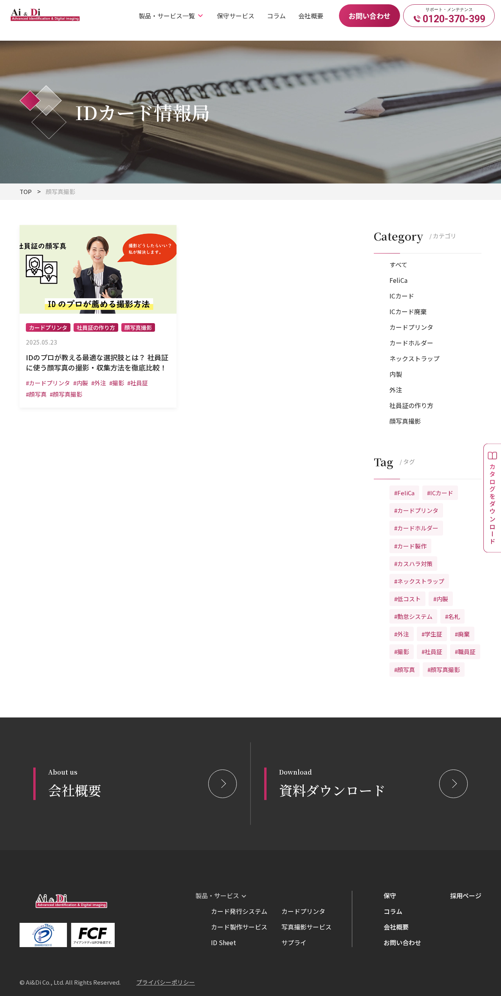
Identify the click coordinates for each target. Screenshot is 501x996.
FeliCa (398, 280)
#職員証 (465, 651)
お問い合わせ (369, 16)
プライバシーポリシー (165, 982)
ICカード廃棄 (408, 311)
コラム (276, 15)
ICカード (401, 295)
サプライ (293, 942)
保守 (390, 895)
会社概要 (310, 15)
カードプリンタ (411, 327)
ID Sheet (223, 942)
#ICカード (440, 493)
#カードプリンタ (416, 510)
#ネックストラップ (419, 581)
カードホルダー (411, 342)
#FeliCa (404, 493)
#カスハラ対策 (413, 563)
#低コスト (407, 599)
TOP (26, 191)
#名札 (452, 616)
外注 (395, 389)
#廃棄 (462, 634)
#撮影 (401, 651)
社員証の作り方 (411, 405)
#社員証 (432, 651)
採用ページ (465, 895)
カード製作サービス (239, 926)
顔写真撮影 (405, 421)
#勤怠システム (413, 616)
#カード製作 (410, 546)
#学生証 (432, 634)
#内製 (440, 599)
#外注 (401, 634)
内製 (395, 374)
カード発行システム (239, 911)
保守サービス (235, 15)
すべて (398, 264)
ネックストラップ (414, 358)
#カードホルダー (416, 528)
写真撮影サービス (306, 926)
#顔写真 (404, 669)
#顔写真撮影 (443, 669)
